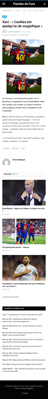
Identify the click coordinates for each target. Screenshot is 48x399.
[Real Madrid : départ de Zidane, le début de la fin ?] (24, 192)
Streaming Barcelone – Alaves (15, 247)
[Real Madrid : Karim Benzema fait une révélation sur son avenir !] (24, 268)
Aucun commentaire (11, 35)
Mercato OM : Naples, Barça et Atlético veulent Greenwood (23, 360)
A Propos (25, 393)
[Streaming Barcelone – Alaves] (24, 231)
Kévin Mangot (15, 32)
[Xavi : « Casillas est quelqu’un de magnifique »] (23, 64)
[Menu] (3, 3)
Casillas (6, 148)
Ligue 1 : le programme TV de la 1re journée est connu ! (22, 315)
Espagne (15, 148)
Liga (4, 16)
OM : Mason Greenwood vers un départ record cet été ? (22, 364)
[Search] (44, 3)
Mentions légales (27, 388)
